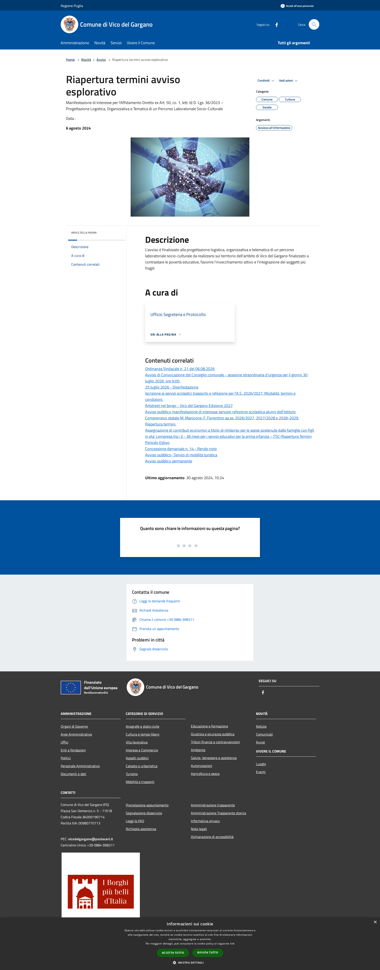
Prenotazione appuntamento (147, 805)
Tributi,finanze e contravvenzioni (215, 742)
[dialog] (190, 943)
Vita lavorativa (137, 742)
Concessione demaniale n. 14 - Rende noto (181, 449)
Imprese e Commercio (142, 750)
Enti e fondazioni (73, 750)
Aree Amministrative (76, 734)
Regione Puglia (72, 5)
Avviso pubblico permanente (168, 461)
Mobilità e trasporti (140, 781)
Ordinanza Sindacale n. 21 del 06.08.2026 (180, 369)
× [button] (375, 922)
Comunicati (264, 734)
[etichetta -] (196, 545)
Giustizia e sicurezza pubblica (212, 734)
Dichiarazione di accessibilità (212, 836)
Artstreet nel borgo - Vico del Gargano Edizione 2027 (189, 406)
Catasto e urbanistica (141, 766)
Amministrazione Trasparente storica (218, 813)
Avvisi (101, 59)
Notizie (261, 726)
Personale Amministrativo (80, 766)
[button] (190, 962)
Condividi (264, 80)
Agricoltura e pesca (205, 773)
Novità (86, 59)
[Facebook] (274, 24)
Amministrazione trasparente (213, 805)
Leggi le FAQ (135, 821)
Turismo (132, 773)
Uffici (64, 742)
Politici (66, 758)
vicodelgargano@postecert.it (90, 839)
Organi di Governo (74, 726)
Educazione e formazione (209, 726)
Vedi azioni (286, 80)
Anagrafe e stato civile (142, 726)
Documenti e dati (73, 773)
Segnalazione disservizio (144, 813)
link (232, 943)
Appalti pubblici (137, 758)
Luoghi (261, 764)
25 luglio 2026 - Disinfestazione (171, 387)
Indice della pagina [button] (84, 232)
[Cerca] (314, 24)
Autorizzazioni (201, 765)
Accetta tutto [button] (173, 953)
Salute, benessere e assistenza (214, 757)
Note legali (199, 828)
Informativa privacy (205, 821)
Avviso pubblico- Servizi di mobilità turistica (181, 455)
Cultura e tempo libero (142, 734)
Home (70, 59)
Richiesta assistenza (141, 828)
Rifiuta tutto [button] (207, 952)
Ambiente (198, 750)
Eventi (261, 772)
